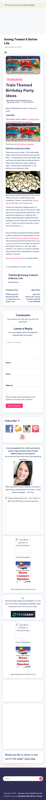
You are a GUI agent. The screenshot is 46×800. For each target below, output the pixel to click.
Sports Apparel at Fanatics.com (23, 589)
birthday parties (15, 79)
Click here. (30, 758)
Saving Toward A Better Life (21, 41)
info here (30, 492)
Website (9, 385)
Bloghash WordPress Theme (30, 796)
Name (9, 362)
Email (8, 374)
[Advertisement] (23, 21)
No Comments (28, 102)
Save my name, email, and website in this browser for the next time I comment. (20, 398)
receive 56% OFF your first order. (24, 606)
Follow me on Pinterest (14, 258)
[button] (13, 282)
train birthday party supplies (23, 144)
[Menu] (5, 52)
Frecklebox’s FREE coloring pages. (26, 238)
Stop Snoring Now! (23, 557)
